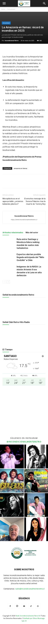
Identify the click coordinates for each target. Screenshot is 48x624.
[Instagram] (17, 606)
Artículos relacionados (13, 232)
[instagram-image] (12, 456)
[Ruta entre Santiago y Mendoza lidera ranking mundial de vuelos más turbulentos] (9, 242)
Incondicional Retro (12, 40)
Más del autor (32, 232)
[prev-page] (4, 281)
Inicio (3, 9)
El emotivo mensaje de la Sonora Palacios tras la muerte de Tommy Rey (34, 201)
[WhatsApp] (11, 49)
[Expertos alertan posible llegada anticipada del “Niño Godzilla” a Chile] (9, 257)
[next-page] (8, 281)
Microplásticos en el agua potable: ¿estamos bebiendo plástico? (13, 201)
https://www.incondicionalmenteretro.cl (24, 219)
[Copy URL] (28, 49)
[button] (4, 3)
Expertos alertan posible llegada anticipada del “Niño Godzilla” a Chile (30, 257)
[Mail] (24, 606)
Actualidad (11, 9)
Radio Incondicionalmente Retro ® (28, 616)
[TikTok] (31, 606)
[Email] (16, 49)
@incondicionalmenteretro (24, 441)
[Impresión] (22, 49)
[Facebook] (5, 49)
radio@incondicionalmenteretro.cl (30, 589)
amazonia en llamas (20, 168)
